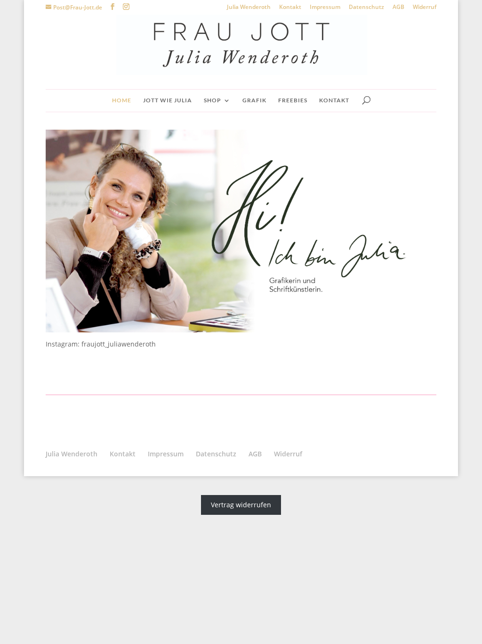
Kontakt (290, 7)
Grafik (254, 100)
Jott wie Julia (167, 100)
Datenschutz (366, 7)
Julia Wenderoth (249, 7)
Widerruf (424, 7)
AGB (398, 7)
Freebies (292, 100)
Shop (212, 100)
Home (121, 100)
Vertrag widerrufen (241, 505)
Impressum (325, 7)
